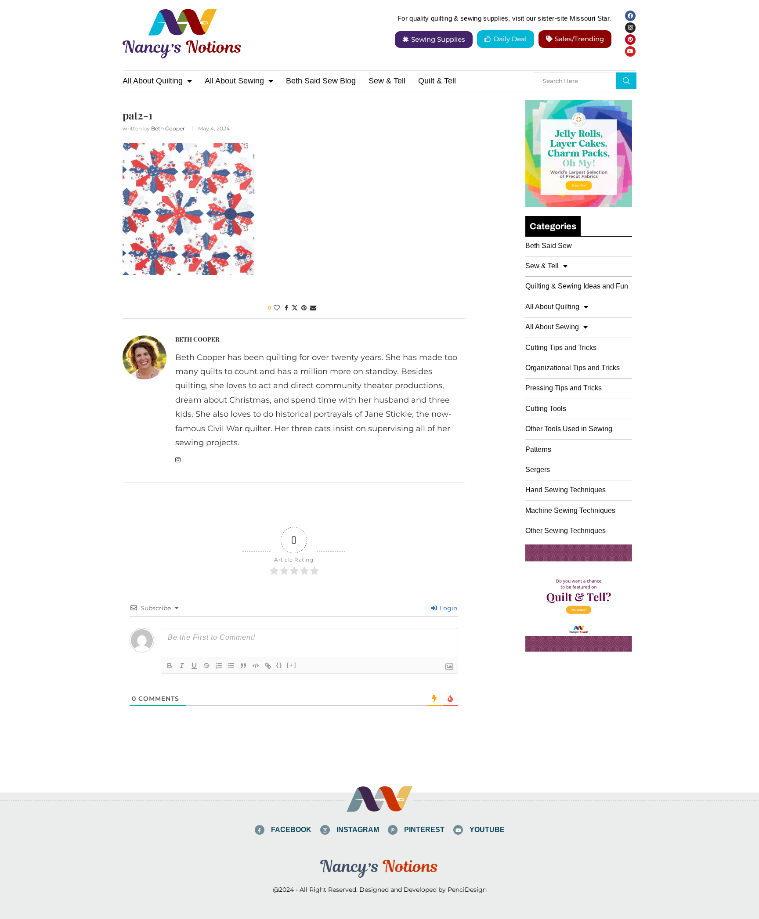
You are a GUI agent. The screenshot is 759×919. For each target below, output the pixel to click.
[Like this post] (277, 308)
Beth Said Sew (548, 245)
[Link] (268, 665)
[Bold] (169, 665)
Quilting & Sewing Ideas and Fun (576, 286)
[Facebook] (630, 16)
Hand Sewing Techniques (565, 490)
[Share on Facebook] (286, 308)
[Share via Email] (313, 308)
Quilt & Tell (437, 80)
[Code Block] (255, 665)
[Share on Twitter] (295, 308)
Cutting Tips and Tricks (560, 347)
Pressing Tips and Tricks (563, 388)
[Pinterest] (630, 39)
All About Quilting (153, 80)
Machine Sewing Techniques (570, 510)
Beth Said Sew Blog (321, 80)
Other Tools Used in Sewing (568, 428)
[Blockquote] (243, 665)
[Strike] (206, 665)
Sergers (537, 469)
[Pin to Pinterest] (304, 308)
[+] (291, 665)
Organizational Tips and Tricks (572, 367)
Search (626, 80)
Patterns (538, 449)
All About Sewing (234, 80)
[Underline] (194, 665)
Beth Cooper (168, 128)
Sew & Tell (387, 80)
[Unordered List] (231, 665)
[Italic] (182, 665)
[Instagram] (630, 27)
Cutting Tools (545, 408)
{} (279, 665)
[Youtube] (630, 51)
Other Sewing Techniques (565, 530)
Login (447, 608)
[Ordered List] (219, 665)
